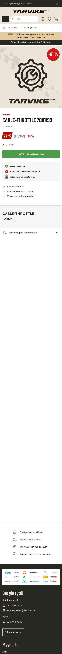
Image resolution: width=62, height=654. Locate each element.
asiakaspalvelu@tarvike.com (21, 610)
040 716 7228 (14, 605)
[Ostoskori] (56, 19)
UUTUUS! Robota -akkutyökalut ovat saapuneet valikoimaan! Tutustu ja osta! (31, 36)
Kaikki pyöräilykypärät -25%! (17, 3)
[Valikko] (5, 19)
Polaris (6, 114)
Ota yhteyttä (12, 593)
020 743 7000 (14, 621)
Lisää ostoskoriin (33, 154)
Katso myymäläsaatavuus (22, 177)
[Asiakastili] (42, 19)
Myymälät (10, 645)
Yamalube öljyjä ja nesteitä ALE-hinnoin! (31, 42)
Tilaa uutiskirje (13, 632)
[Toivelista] (49, 19)
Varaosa (13, 27)
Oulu (5, 651)
